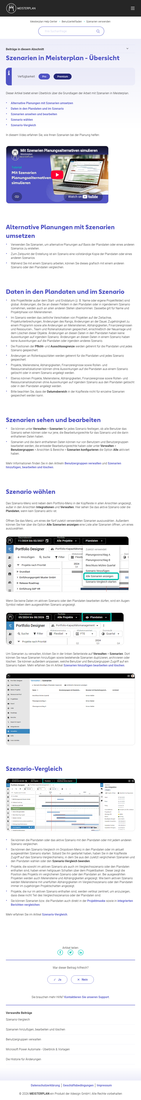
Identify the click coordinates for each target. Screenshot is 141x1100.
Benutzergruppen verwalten (83, 463)
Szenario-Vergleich (23, 125)
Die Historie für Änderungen (23, 1059)
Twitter (70, 952)
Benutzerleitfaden (72, 21)
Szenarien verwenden (98, 21)
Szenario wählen (22, 119)
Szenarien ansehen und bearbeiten (34, 114)
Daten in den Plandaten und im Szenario (37, 108)
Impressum (104, 1085)
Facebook (60, 952)
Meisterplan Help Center (43, 21)
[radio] (57, 979)
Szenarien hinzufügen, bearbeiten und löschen (35, 1029)
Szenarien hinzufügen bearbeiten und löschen (94, 665)
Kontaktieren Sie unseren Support (86, 997)
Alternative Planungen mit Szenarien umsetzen (42, 103)
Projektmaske (96, 901)
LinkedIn (81, 952)
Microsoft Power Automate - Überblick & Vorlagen (38, 1049)
